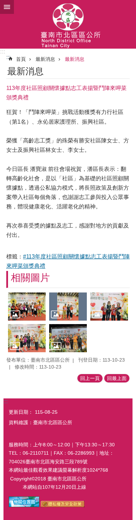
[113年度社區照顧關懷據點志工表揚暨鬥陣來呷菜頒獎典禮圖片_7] (62, 505)
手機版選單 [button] (7, 7)
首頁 (21, 59)
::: (2, 52)
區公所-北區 (68, 24)
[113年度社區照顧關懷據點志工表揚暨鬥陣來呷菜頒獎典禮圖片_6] (24, 505)
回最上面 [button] (117, 378)
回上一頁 (90, 378)
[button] (27, 306)
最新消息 (45, 59)
